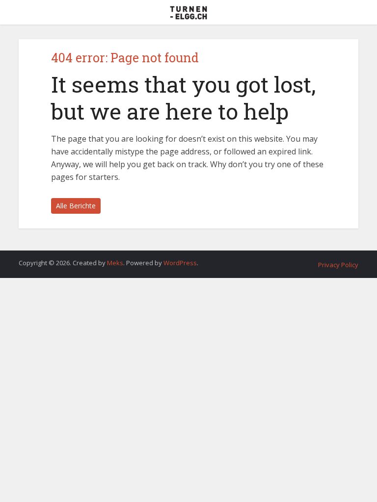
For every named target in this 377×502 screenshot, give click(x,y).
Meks (115, 262)
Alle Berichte (76, 205)
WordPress (180, 262)
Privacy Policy (338, 264)
